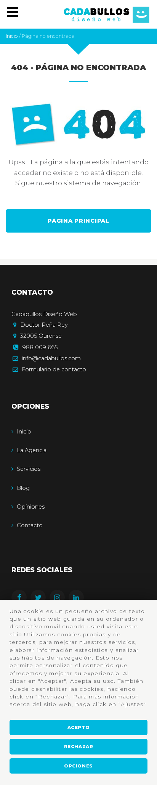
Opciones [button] (78, 766)
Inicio (24, 431)
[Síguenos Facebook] (20, 598)
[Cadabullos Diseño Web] (106, 14)
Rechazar (78, 746)
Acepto (78, 727)
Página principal (78, 220)
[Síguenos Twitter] (40, 598)
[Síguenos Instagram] (59, 598)
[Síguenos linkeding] (78, 598)
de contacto (54, 369)
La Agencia (31, 450)
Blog (23, 488)
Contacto (30, 525)
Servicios (28, 469)
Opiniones (31, 506)
